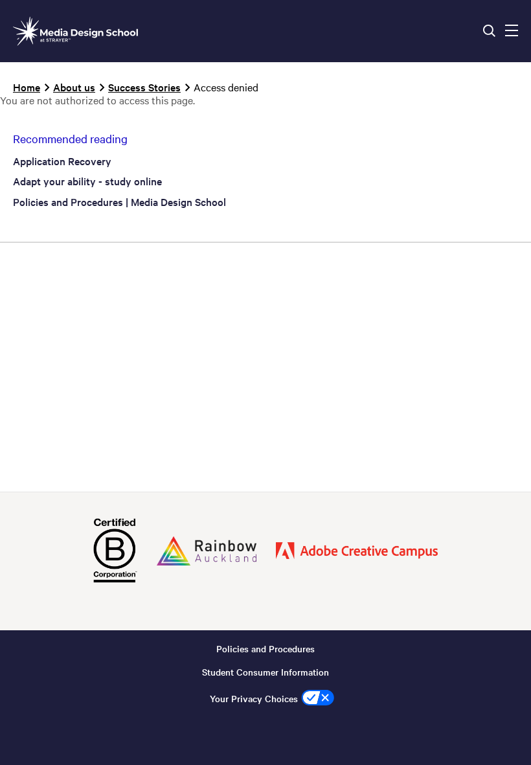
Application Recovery (62, 161)
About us (74, 87)
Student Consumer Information (265, 671)
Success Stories (144, 87)
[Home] (75, 31)
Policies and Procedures (265, 648)
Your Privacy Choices (254, 698)
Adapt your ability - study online (87, 181)
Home (26, 87)
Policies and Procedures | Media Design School (119, 201)
